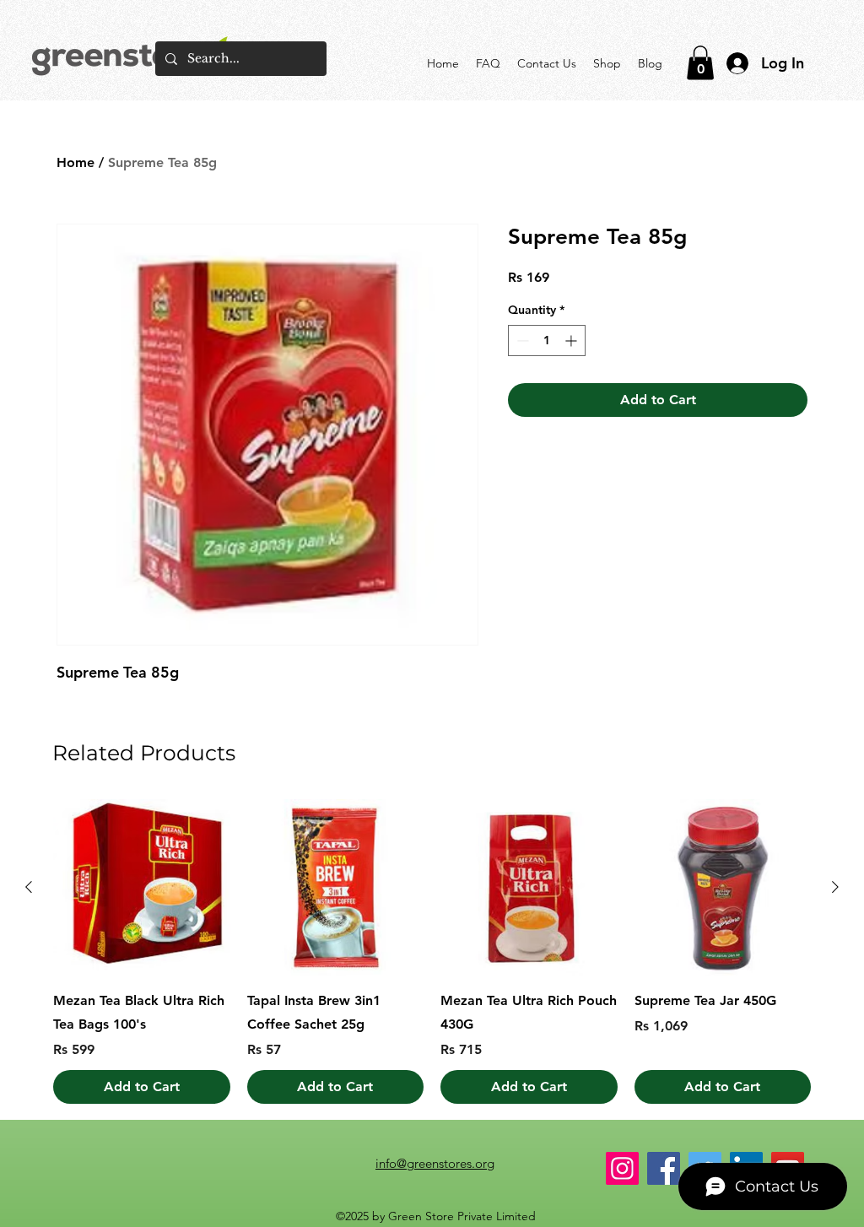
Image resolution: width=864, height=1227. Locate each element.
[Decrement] (521, 340)
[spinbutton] (547, 340)
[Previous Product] (29, 887)
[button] (700, 63)
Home (75, 162)
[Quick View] (141, 887)
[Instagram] (622, 1168)
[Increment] (572, 340)
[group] (432, 951)
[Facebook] (663, 1168)
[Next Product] (835, 887)
